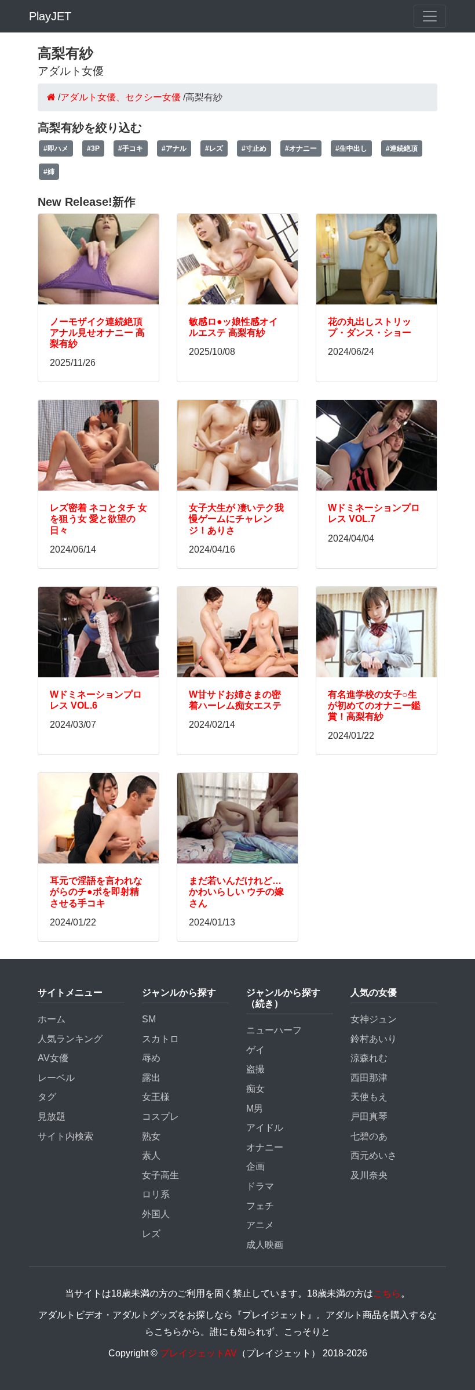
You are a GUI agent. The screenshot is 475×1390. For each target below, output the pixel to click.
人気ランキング (70, 1039)
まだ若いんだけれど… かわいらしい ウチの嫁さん (236, 892)
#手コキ (130, 148)
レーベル (56, 1078)
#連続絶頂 (402, 148)
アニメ (260, 1225)
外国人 (156, 1214)
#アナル (174, 148)
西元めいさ (373, 1155)
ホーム (51, 1019)
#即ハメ (55, 148)
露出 (151, 1078)
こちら (387, 1293)
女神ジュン (373, 1019)
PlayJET (50, 16)
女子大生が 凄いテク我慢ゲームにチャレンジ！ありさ (236, 519)
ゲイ (255, 1050)
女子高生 (160, 1175)
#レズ (214, 148)
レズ (151, 1234)
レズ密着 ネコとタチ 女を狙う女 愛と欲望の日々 (98, 519)
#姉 (48, 172)
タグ (47, 1097)
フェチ (260, 1206)
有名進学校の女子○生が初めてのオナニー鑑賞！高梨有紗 (374, 705)
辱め (151, 1058)
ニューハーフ (274, 1030)
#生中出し (351, 148)
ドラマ (260, 1186)
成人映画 (264, 1245)
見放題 (51, 1117)
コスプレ (160, 1117)
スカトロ (160, 1039)
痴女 (255, 1089)
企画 (255, 1166)
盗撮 (255, 1069)
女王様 (156, 1097)
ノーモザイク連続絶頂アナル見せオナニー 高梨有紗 (97, 333)
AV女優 (53, 1058)
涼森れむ (369, 1058)
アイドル (264, 1128)
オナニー (264, 1147)
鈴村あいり (373, 1039)
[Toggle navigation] (430, 16)
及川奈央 (369, 1175)
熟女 (151, 1136)
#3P (93, 148)
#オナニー (301, 148)
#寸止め (254, 148)
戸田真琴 (369, 1117)
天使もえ (369, 1097)
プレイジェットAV (198, 1353)
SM (149, 1019)
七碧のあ (369, 1136)
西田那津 (369, 1078)
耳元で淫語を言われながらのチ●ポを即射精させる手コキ (96, 892)
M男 (254, 1108)
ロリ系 (156, 1194)
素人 (151, 1155)
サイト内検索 (65, 1136)
